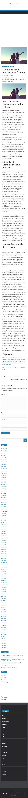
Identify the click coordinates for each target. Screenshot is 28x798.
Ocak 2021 (3, 578)
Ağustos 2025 (4, 468)
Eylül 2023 (3, 506)
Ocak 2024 (3, 497)
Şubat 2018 (3, 636)
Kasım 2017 (3, 643)
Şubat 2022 (3, 549)
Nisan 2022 (3, 544)
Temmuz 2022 (4, 538)
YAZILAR (11, 66)
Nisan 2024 (3, 491)
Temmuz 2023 (4, 511)
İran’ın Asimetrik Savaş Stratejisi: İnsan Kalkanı (11, 662)
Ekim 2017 (3, 645)
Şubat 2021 (3, 576)
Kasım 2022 (3, 529)
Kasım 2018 (3, 616)
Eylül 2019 (3, 598)
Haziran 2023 (4, 513)
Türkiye (4, 771)
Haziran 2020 (4, 587)
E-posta (3, 419)
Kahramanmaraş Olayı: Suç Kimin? (9, 667)
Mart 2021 (3, 573)
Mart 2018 (3, 634)
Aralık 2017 (3, 641)
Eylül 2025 (3, 466)
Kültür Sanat (5, 752)
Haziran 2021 (4, 567)
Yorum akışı (3, 679)
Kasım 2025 (3, 462)
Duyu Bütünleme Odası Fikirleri (11, 376)
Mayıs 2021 (3, 569)
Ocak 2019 (3, 611)
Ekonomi (4, 731)
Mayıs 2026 (3, 453)
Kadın (4, 66)
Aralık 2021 (3, 553)
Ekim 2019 (3, 596)
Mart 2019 (3, 609)
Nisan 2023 (3, 518)
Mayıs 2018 (3, 629)
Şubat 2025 (3, 482)
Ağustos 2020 (4, 582)
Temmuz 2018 (4, 625)
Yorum (3, 394)
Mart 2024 (3, 493)
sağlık (3, 758)
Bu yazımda (5, 210)
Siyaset (4, 761)
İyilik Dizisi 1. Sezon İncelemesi (17, 379)
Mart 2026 (3, 455)
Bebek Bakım (5, 721)
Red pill (4, 755)
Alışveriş (4, 718)
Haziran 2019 (4, 605)
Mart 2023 (3, 520)
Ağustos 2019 (4, 600)
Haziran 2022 (4, 540)
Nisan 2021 (3, 571)
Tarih (8, 66)
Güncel (4, 743)
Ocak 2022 (3, 551)
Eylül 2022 (3, 533)
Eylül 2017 (3, 647)
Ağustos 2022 (4, 535)
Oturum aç (3, 675)
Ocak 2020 (3, 594)
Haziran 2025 (4, 473)
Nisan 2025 (3, 477)
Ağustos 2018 (4, 623)
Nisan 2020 (3, 591)
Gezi (3, 740)
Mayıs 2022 (3, 542)
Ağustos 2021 (4, 562)
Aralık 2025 (3, 459)
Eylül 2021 (3, 560)
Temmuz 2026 (4, 450)
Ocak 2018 (3, 638)
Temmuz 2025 (4, 471)
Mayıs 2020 (3, 589)
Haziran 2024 (4, 486)
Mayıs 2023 (3, 515)
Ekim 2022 (3, 531)
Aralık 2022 (3, 526)
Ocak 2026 (3, 457)
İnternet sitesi (4, 426)
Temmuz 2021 (4, 564)
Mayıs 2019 (3, 607)
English (4, 734)
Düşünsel (4, 724)
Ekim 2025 (3, 464)
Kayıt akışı (3, 677)
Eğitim (3, 727)
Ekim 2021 (3, 558)
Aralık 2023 (3, 500)
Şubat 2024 (3, 495)
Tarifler (4, 765)
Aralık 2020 (3, 580)
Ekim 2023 (3, 504)
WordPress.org (4, 682)
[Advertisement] (14, 32)
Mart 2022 (3, 547)
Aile (3, 715)
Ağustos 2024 (4, 484)
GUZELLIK (4, 746)
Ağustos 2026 (4, 448)
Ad (2, 413)
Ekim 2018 (3, 618)
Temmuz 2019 (4, 603)
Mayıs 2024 (3, 488)
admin (11, 75)
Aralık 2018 (3, 614)
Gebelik (4, 737)
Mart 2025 (3, 480)
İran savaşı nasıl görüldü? (7, 665)
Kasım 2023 (3, 502)
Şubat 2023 (3, 522)
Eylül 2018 (3, 620)
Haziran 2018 (4, 627)
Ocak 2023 (3, 524)
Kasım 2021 (3, 556)
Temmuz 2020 (4, 585)
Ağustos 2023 (4, 509)
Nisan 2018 (3, 632)
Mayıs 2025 (3, 475)
